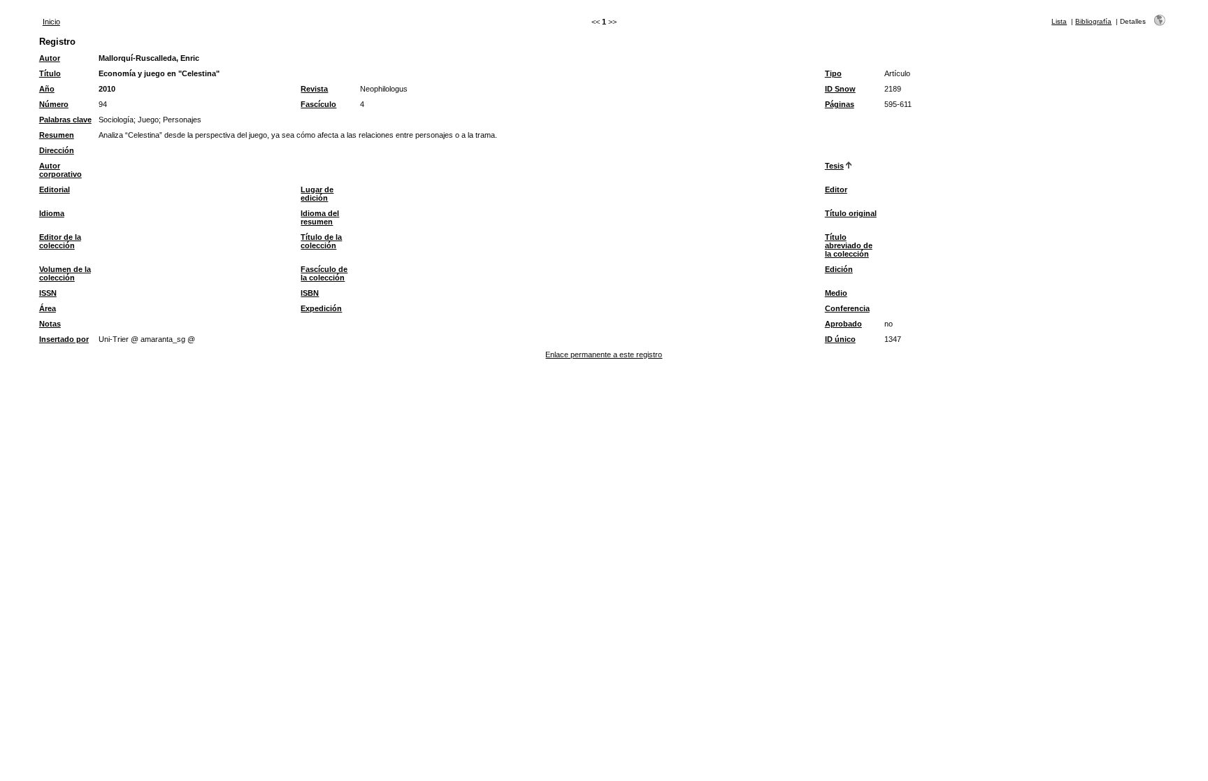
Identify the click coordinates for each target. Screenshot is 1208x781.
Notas (50, 324)
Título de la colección (321, 241)
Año (47, 89)
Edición (839, 269)
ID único (840, 339)
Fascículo (318, 104)
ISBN (310, 293)
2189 (892, 89)
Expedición (321, 308)
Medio (836, 293)
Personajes (182, 119)
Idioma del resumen (320, 217)
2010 (107, 89)
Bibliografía (1093, 21)
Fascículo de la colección (324, 273)
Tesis (834, 166)
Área (47, 308)
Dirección (56, 150)
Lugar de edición (317, 193)
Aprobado (843, 324)
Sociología (116, 119)
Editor (836, 189)
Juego (148, 119)
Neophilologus (384, 89)
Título (50, 73)
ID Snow (840, 89)
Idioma (51, 213)
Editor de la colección (60, 241)
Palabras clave (65, 119)
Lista (1059, 21)
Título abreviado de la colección (848, 245)
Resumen (56, 135)
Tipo (833, 73)
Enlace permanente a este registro (603, 354)
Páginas (839, 104)
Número (54, 104)
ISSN (48, 293)
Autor (49, 58)
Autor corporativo (60, 170)
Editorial (54, 189)
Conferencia (847, 308)
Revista (314, 89)
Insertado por (64, 339)
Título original (851, 213)
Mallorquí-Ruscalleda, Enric (149, 58)
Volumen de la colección (65, 273)
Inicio (51, 21)
